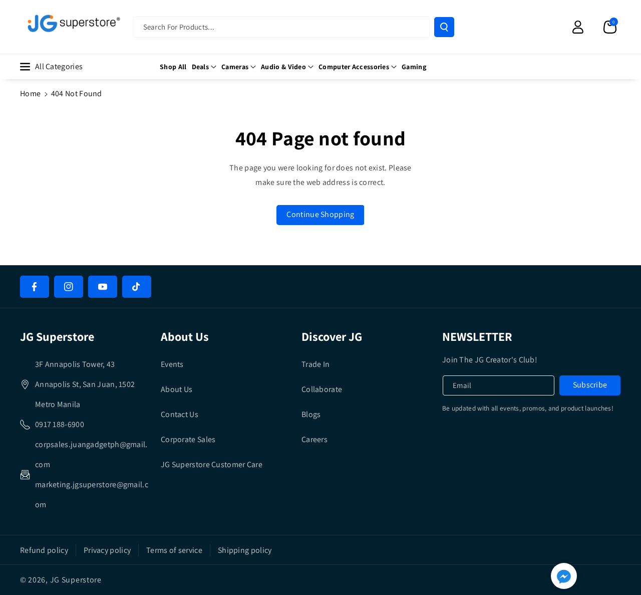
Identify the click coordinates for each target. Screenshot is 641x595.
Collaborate (321, 389)
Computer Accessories (353, 66)
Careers (314, 439)
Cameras (234, 66)
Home (30, 93)
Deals (200, 66)
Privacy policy (107, 550)
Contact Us (179, 414)
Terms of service (174, 550)
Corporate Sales (188, 439)
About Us (176, 389)
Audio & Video (283, 66)
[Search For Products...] (444, 27)
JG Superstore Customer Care (211, 464)
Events (172, 364)
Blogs (311, 414)
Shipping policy (245, 550)
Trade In (315, 364)
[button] (610, 27)
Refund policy (44, 550)
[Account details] (578, 27)
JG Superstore (76, 579)
